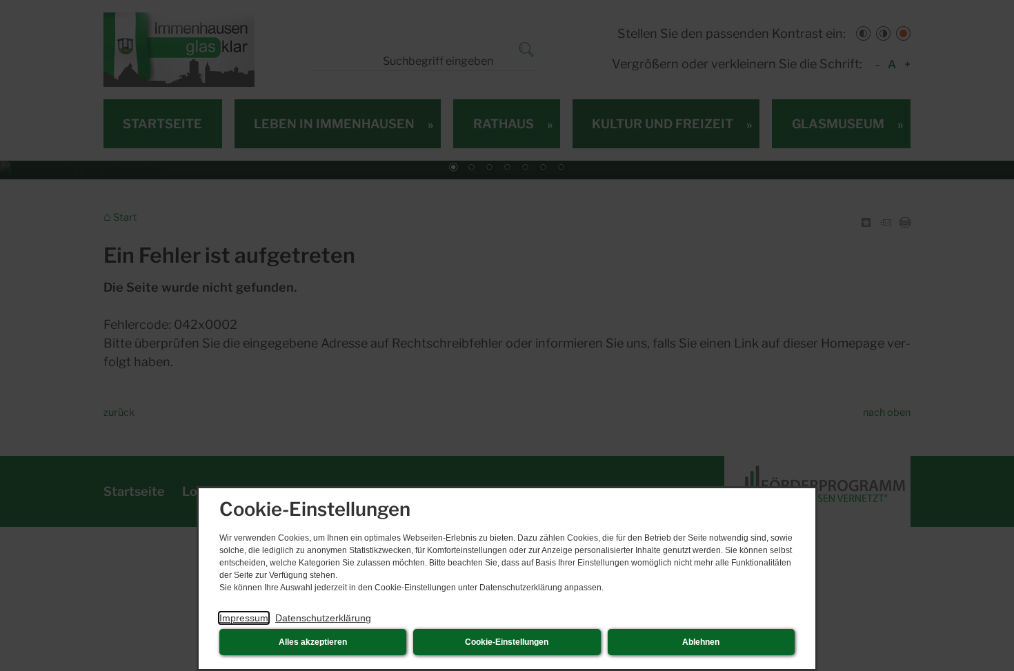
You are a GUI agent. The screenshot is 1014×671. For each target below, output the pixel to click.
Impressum (243, 617)
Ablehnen (700, 642)
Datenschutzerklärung (323, 617)
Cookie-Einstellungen (506, 642)
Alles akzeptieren (313, 642)
